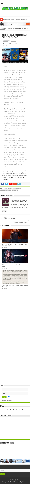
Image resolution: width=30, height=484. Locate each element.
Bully (5, 188)
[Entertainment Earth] (15, 24)
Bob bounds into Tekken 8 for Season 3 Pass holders (15, 19)
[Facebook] (10, 409)
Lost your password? (7, 400)
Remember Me (13, 397)
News (5, 28)
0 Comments (13, 41)
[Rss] (7, 409)
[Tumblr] (22, 409)
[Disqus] (15, 318)
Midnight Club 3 (12, 188)
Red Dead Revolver (6, 190)
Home (1, 28)
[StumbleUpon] (19, 409)
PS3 (7, 41)
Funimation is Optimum (9, 218)
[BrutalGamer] (15, 8)
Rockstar (15, 190)
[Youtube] (16, 409)
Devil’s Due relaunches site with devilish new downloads (18, 221)
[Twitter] (13, 409)
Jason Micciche (6, 40)
